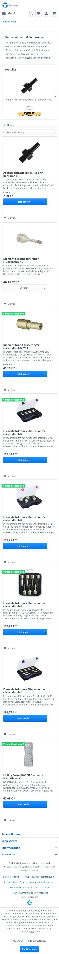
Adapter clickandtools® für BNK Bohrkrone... (29, 99)
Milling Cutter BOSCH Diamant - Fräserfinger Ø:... (23, 777)
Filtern (10, 125)
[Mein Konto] (46, 13)
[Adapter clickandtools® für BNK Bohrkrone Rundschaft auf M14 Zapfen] (29, 86)
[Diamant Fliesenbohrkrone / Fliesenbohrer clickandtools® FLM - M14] (29, 238)
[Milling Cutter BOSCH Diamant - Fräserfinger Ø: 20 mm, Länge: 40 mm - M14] (29, 755)
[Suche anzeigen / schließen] (31, 13)
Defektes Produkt (11, 876)
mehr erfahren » (43, 57)
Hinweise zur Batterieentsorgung (38, 876)
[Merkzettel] (38, 13)
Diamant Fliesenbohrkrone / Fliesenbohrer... (21, 260)
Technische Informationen (23, 892)
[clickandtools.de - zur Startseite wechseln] (10, 5)
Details (23, 287)
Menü (11, 13)
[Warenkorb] (54, 13)
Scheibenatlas (10, 882)
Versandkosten (10, 866)
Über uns (43, 892)
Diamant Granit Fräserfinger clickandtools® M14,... (21, 346)
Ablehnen (18, 940)
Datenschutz (33, 887)
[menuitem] (8, 13)
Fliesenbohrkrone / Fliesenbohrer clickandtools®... (24, 432)
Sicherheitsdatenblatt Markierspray (36, 882)
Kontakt (46, 887)
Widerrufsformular (15, 887)
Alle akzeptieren (37, 940)
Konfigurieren (29, 949)
